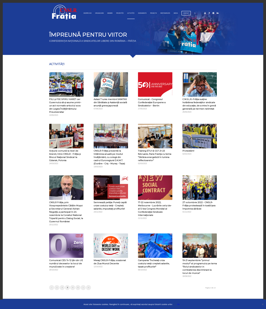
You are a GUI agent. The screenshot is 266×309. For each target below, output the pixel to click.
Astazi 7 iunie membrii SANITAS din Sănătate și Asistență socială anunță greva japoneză (110, 102)
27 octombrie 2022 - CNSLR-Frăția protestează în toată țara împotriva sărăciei (198, 205)
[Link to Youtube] (205, 13)
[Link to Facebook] (209, 13)
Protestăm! (188, 150)
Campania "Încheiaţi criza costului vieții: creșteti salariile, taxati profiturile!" (154, 263)
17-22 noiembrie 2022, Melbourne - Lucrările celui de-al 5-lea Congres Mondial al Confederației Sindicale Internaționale (155, 208)
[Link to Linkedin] (217, 13)
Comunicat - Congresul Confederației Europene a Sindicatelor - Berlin (152, 102)
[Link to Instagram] (213, 13)
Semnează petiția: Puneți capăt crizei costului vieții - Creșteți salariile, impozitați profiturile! (110, 205)
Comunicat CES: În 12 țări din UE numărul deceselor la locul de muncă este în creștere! (66, 263)
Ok (178, 304)
